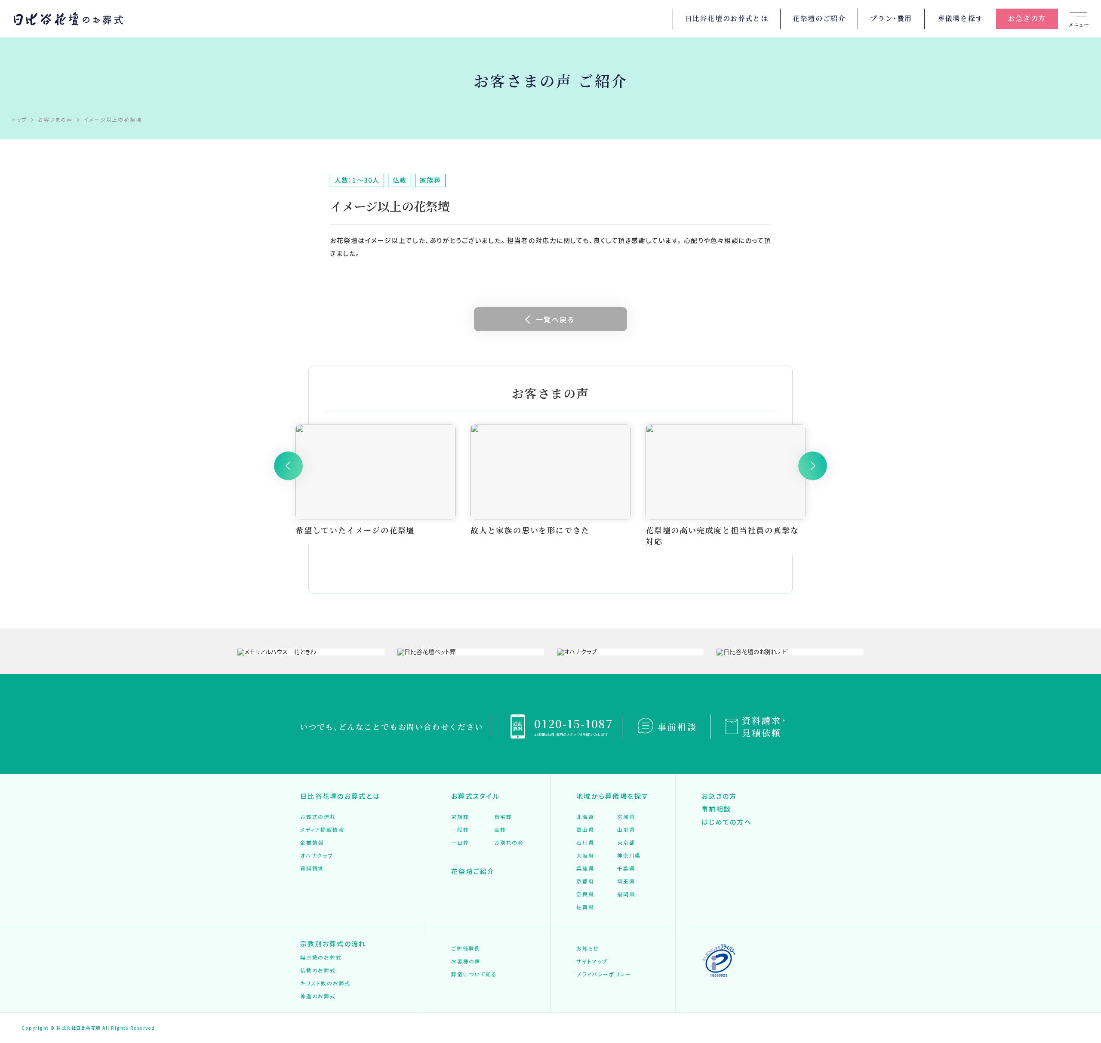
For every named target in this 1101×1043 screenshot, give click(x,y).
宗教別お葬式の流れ (333, 943)
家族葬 (460, 816)
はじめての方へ (726, 821)
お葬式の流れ (318, 816)
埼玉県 (626, 881)
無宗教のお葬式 (321, 957)
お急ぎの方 (1027, 18)
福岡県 (626, 894)
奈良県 (585, 894)
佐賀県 (585, 907)
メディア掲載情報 (322, 829)
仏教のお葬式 (318, 970)
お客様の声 (466, 961)
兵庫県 (585, 868)
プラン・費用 (891, 18)
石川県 (585, 842)
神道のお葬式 (318, 996)
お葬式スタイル (475, 795)
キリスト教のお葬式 (325, 983)
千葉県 (626, 868)
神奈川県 (629, 855)
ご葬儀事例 (465, 948)
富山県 (585, 829)
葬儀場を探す (960, 18)
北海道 (585, 816)
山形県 (626, 829)
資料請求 (312, 868)
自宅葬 (503, 816)
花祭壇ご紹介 (473, 871)
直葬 (500, 829)
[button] (288, 465)
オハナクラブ (316, 855)
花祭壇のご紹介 (819, 18)
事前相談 (677, 726)
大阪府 (585, 855)
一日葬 (460, 842)
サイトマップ (592, 961)
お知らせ (587, 948)
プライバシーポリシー (603, 974)
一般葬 (460, 829)
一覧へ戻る (555, 319)
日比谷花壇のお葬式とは (727, 18)
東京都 (626, 842)
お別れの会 (509, 842)
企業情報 (312, 842)
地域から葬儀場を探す (612, 795)
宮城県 (626, 816)
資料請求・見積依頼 (764, 726)
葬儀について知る (474, 974)
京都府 (585, 881)
